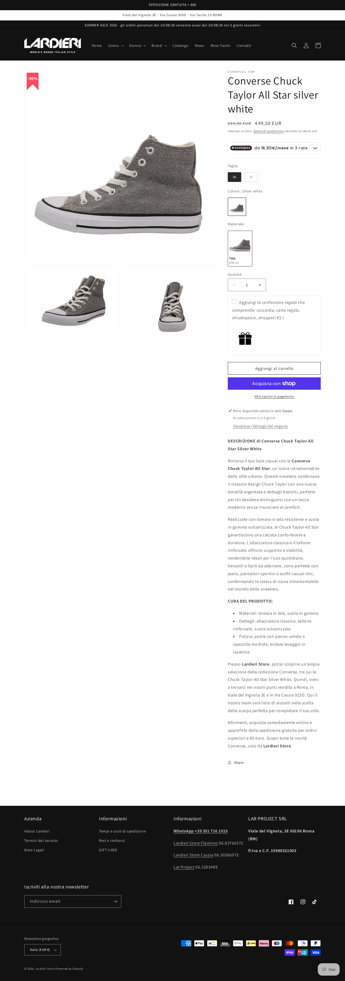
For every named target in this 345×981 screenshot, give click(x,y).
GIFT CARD (108, 850)
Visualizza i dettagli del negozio (260, 426)
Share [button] (239, 762)
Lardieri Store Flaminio (196, 843)
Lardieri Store (45, 969)
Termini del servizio (41, 840)
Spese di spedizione (268, 131)
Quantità (235, 274)
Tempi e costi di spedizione (122, 831)
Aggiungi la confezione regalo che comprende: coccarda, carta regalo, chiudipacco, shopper (268, 310)
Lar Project (184, 867)
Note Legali (34, 850)
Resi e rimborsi (112, 840)
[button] (115, 45)
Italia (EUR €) (40, 949)
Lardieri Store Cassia (193, 855)
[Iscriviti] (115, 901)
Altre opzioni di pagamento (274, 396)
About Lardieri (36, 831)
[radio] (234, 177)
